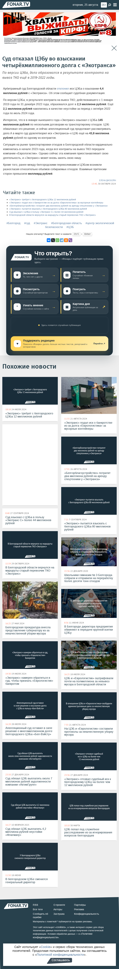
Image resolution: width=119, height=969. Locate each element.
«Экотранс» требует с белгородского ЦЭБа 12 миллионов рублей (42, 199)
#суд (27, 223)
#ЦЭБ (70, 227)
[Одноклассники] (66, 240)
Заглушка (58, 913)
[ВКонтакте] (49, 240)
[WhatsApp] (57, 240)
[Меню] (115, 5)
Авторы (57, 909)
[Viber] (70, 240)
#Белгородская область (66, 223)
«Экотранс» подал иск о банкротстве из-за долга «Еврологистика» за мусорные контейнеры (56, 202)
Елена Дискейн (107, 180)
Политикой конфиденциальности (60, 955)
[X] (53, 240)
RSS (35, 905)
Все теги (38, 909)
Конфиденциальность (86, 913)
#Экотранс (40, 223)
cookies (60, 927)
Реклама (79, 909)
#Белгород (13, 223)
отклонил (63, 88)
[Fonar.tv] (16, 4)
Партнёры (80, 905)
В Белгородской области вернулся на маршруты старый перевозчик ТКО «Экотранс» (52, 215)
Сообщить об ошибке (40, 915)
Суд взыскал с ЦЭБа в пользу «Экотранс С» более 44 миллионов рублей (46, 212)
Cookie (45, 947)
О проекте (59, 905)
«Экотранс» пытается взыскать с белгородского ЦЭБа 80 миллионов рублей (48, 208)
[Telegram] (62, 240)
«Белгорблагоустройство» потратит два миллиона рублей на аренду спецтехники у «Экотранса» (58, 205)
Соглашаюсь (61, 960)
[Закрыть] (114, 48)
